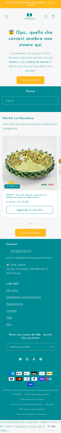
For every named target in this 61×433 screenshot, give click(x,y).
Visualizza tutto (30, 232)
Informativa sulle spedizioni (32, 409)
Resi (9, 324)
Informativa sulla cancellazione (32, 414)
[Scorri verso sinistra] (23, 223)
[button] (6, 16)
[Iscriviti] (51, 347)
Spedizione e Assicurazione (23, 297)
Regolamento (14, 304)
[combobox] (30, 100)
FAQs (9, 317)
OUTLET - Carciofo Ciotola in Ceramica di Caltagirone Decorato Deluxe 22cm (26, 196)
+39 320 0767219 (20, 251)
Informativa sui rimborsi (32, 399)
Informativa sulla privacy (37, 394)
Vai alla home (31, 80)
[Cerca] (54, 100)
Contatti (11, 310)
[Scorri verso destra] (37, 223)
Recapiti (49, 404)
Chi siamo (12, 290)
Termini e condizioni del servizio (26, 404)
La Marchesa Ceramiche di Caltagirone (30, 390)
